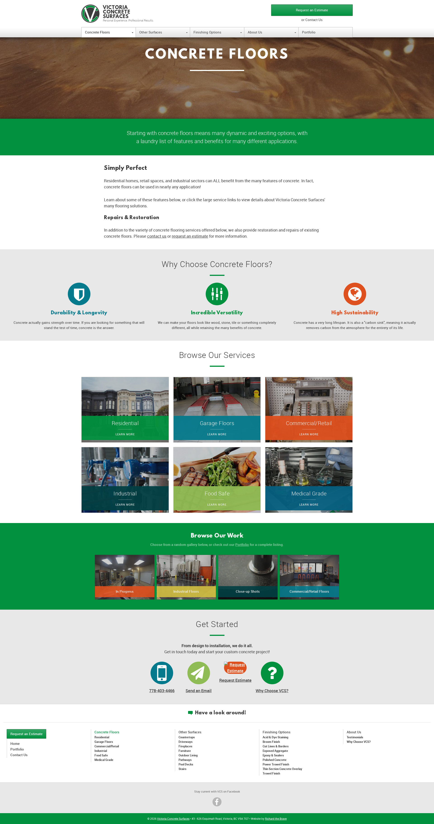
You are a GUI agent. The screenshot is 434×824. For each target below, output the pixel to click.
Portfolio (309, 32)
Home (15, 743)
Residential (101, 737)
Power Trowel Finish (276, 764)
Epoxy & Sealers (273, 755)
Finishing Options (217, 32)
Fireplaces (185, 746)
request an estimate (190, 236)
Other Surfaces (163, 32)
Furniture (185, 751)
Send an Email (199, 690)
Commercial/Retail (106, 746)
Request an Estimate (312, 10)
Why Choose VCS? (272, 690)
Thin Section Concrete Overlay (282, 769)
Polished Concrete (274, 760)
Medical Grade (103, 760)
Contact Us (19, 755)
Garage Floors (103, 742)
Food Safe (101, 755)
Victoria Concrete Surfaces (173, 818)
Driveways (186, 742)
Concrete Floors (109, 32)
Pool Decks (186, 764)
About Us (272, 32)
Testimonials (355, 737)
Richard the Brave (276, 818)
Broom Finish (271, 742)
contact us (156, 236)
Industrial (100, 751)
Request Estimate (235, 680)
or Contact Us (312, 19)
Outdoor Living (188, 755)
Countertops (187, 737)
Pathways (185, 760)
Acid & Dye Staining (275, 737)
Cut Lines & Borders (276, 746)
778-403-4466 (162, 690)
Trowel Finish (271, 773)
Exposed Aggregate (275, 751)
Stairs (182, 769)
